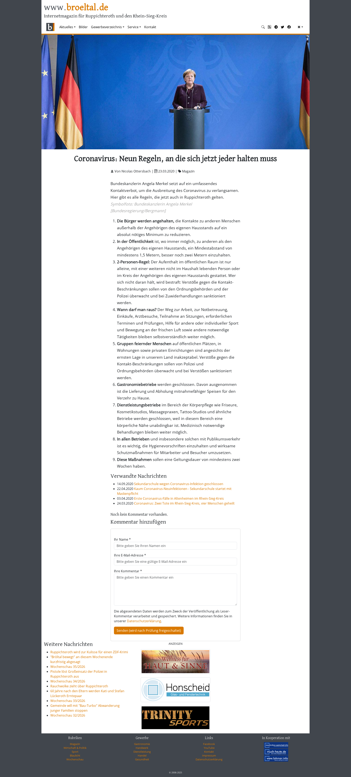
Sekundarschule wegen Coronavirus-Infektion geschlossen (178, 484)
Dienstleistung (142, 751)
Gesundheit (142, 759)
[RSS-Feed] (269, 27)
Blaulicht (75, 755)
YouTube (209, 748)
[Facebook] (289, 27)
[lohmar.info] (276, 758)
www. (76, 7)
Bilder (83, 27)
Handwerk (142, 748)
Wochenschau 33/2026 (67, 700)
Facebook (209, 744)
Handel (142, 755)
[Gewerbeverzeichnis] (175, 661)
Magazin (75, 744)
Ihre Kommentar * (128, 571)
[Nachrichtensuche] (263, 27)
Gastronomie (142, 744)
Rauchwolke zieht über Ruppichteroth (79, 686)
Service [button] (133, 27)
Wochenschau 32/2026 (67, 715)
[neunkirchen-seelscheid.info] (276, 745)
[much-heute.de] (276, 751)
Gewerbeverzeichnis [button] (106, 27)
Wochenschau (74, 759)
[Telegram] (276, 27)
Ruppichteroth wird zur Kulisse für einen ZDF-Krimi (89, 652)
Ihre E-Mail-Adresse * (130, 555)
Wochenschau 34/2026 (67, 681)
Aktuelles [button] (66, 27)
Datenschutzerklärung (144, 621)
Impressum (209, 755)
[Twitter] (282, 27)
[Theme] (300, 27)
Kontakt (150, 27)
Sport (75, 751)
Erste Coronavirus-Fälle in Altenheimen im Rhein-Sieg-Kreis (179, 498)
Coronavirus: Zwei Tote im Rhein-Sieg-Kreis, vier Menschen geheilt (184, 503)
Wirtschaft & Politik (75, 748)
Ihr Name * (122, 539)
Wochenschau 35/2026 (67, 666)
